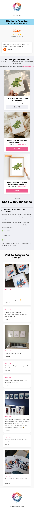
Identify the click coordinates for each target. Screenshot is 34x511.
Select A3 (17, 190)
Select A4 (17, 149)
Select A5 (17, 107)
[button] (17, 211)
